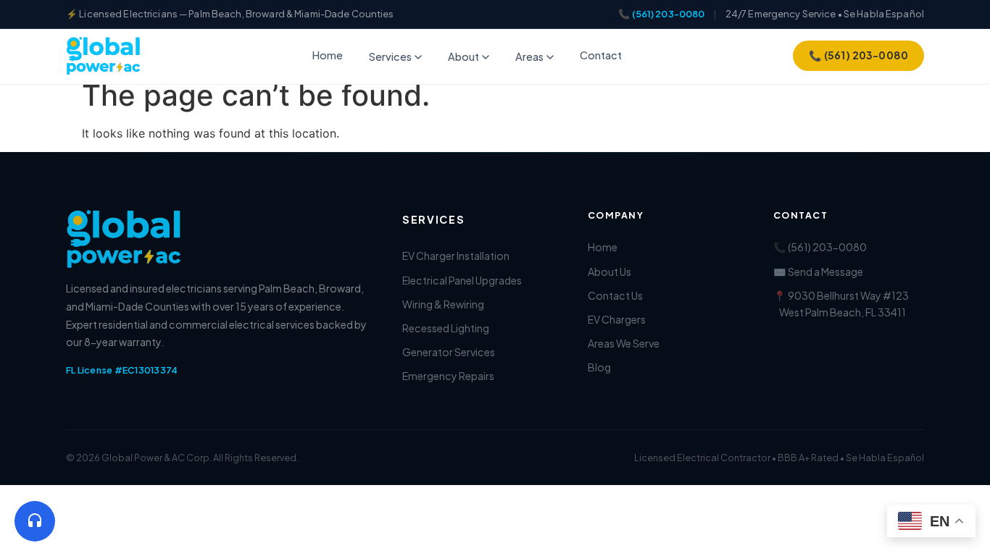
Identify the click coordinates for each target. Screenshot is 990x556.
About (463, 56)
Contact (601, 55)
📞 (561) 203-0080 (661, 14)
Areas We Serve (624, 343)
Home (327, 55)
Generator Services (448, 351)
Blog (599, 367)
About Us (609, 271)
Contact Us (615, 295)
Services (390, 56)
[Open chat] (34, 521)
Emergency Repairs (448, 375)
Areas (529, 56)
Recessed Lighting (445, 327)
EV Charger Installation (455, 255)
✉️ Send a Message (818, 271)
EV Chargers (617, 319)
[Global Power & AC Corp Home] (103, 55)
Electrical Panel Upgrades (462, 280)
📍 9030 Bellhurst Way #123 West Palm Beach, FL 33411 (841, 304)
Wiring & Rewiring (443, 304)
